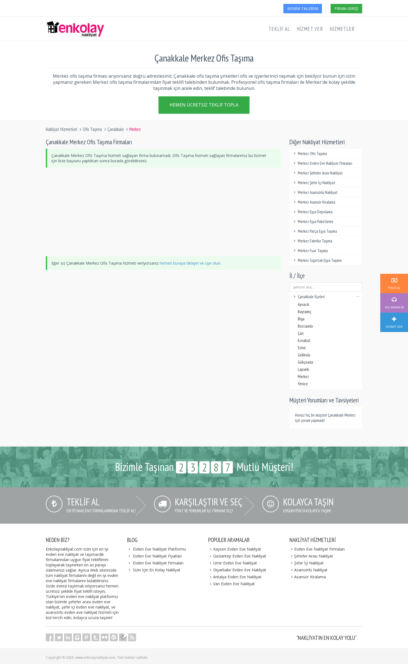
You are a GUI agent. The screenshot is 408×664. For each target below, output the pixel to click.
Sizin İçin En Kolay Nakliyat (156, 569)
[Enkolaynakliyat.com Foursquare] (123, 637)
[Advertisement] (163, 212)
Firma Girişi (346, 8)
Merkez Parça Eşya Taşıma (317, 231)
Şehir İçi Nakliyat (309, 563)
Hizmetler (342, 29)
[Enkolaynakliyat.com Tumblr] (95, 637)
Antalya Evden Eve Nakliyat (237, 576)
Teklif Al (279, 29)
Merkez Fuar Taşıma (313, 250)
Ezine (302, 347)
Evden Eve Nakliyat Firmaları (158, 563)
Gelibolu (304, 355)
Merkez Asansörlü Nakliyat (318, 192)
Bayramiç (304, 311)
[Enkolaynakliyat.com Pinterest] (86, 637)
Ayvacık (303, 304)
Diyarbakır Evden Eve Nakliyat (239, 569)
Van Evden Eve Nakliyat (234, 583)
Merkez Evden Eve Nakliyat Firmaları (325, 163)
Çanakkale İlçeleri (311, 296)
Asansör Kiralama (310, 576)
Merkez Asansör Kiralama (316, 202)
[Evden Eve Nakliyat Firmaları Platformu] (75, 24)
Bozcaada (305, 326)
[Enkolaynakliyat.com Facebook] (50, 637)
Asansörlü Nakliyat (311, 569)
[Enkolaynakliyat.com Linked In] (68, 637)
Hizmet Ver (310, 29)
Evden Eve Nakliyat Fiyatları (157, 556)
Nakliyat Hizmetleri (61, 129)
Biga (301, 318)
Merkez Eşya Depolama (315, 211)
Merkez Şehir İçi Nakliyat (316, 182)
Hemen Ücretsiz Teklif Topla (204, 105)
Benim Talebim (302, 8)
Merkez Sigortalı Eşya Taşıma (320, 260)
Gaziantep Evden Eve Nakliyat (239, 556)
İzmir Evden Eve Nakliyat (235, 563)
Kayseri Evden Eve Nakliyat (237, 549)
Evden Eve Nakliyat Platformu (159, 549)
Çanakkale (115, 129)
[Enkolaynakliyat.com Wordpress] (114, 637)
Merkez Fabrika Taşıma (315, 241)
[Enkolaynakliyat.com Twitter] (59, 637)
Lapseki (303, 369)
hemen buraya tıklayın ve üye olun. (190, 263)
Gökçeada (305, 362)
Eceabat (304, 340)
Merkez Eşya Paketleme (315, 221)
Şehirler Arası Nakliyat (313, 556)
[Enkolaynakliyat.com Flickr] (105, 637)
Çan (301, 333)
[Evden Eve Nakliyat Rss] (132, 637)
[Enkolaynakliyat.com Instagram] (77, 637)
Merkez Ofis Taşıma (312, 153)
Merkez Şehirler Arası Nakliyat (320, 173)
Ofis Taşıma (92, 129)
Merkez (303, 376)
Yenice (303, 383)
